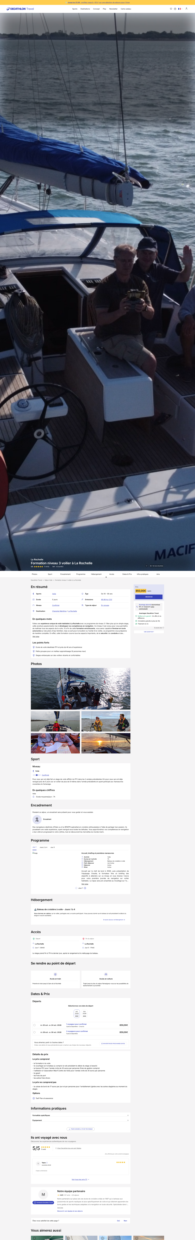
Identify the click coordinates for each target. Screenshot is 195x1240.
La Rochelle (72, 611)
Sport (68, 574)
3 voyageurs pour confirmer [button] (77, 1031)
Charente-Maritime (59, 611)
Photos (52, 574)
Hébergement (114, 574)
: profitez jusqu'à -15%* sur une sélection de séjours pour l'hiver (105, 2)
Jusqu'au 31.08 (74, 2)
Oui (118, 1221)
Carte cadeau (126, 9)
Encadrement (83, 574)
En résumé (37, 574)
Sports (74, 9)
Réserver (148, 597)
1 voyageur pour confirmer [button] (76, 1024)
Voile (54, 594)
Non (125, 1221)
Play (104, 9)
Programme (98, 574)
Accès (129, 574)
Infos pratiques (160, 574)
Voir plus (35, 636)
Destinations (85, 9)
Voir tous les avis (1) (79, 1179)
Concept (96, 9)
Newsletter (113, 9)
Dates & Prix (145, 574)
